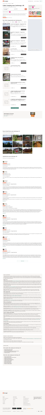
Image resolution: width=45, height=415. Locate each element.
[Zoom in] (41, 20)
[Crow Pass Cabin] (15, 52)
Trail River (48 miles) (7, 352)
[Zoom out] (41, 21)
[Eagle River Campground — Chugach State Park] (15, 35)
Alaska (6, 3)
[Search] (26, 9)
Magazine (4, 403)
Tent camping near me (26, 398)
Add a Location (4, 399)
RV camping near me (25, 399)
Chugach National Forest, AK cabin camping (10, 357)
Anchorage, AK (9, 3)
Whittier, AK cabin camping (8, 363)
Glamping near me (25, 402)
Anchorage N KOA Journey (6, 164)
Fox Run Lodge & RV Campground (16, 295)
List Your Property (15, 398)
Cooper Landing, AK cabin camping (9, 359)
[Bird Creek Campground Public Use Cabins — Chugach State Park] (15, 85)
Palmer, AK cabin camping (7, 356)
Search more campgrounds (35, 49)
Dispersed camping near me (26, 403)
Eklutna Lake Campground (12, 286)
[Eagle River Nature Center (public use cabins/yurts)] (15, 60)
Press (13, 402)
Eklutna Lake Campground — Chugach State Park (10, 252)
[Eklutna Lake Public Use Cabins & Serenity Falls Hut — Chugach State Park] (15, 94)
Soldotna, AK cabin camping (8, 360)
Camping (4, 3)
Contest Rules (14, 411)
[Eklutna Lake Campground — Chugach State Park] (15, 43)
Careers (14, 403)
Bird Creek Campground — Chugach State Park (33, 338)
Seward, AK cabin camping (7, 361)
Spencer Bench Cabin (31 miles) (8, 349)
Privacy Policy (18, 411)
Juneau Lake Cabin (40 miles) (8, 350)
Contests (4, 402)
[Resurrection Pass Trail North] (15, 77)
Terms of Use (22, 411)
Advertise (14, 399)
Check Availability (23, 29)
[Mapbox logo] (29, 50)
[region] (35, 35)
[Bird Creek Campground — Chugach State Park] (15, 27)
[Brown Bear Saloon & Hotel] (15, 68)
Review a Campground (5, 398)
